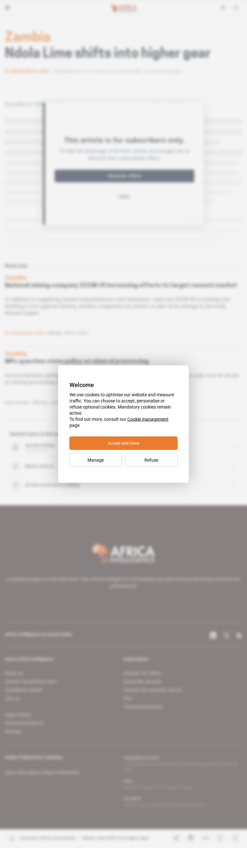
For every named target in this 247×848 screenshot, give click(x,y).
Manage (95, 460)
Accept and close (123, 443)
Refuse (151, 460)
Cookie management (148, 419)
